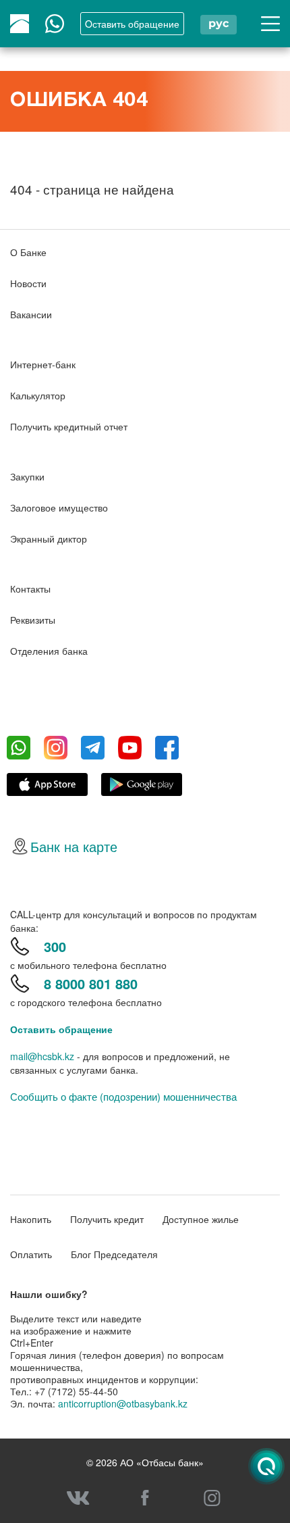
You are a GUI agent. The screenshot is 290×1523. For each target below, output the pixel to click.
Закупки (27, 476)
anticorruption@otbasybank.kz (122, 1403)
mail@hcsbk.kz (42, 1056)
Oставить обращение (132, 23)
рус (218, 23)
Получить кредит (107, 1219)
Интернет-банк (43, 364)
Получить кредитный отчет (68, 426)
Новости (28, 283)
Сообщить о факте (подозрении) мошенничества (123, 1096)
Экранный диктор (48, 538)
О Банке (28, 252)
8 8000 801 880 (91, 983)
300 (55, 946)
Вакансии (31, 314)
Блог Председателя (114, 1254)
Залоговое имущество (59, 507)
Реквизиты (32, 619)
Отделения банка (49, 650)
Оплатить (31, 1254)
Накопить (30, 1219)
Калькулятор (37, 395)
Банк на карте (73, 846)
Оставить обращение (61, 1029)
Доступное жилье (201, 1219)
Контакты (30, 588)
